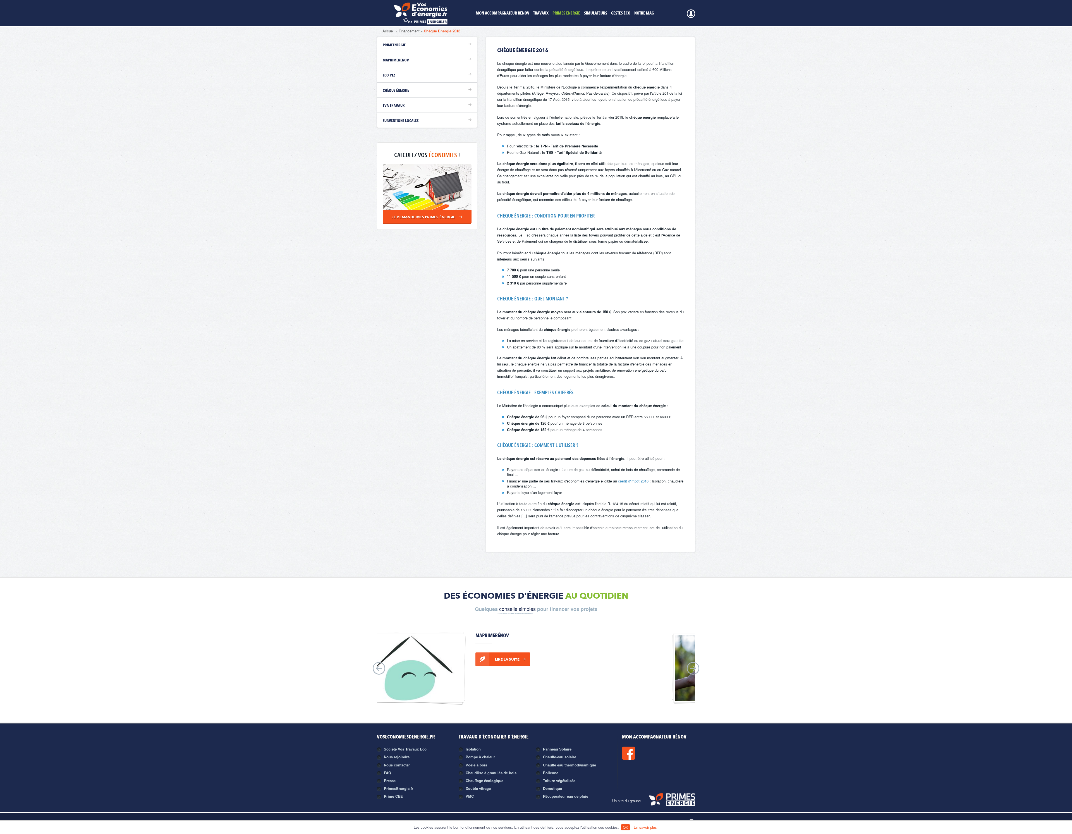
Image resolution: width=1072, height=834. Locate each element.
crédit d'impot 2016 (634, 481)
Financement (409, 31)
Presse (390, 780)
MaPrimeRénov (396, 60)
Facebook (647, 753)
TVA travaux (394, 106)
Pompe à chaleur (480, 756)
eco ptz (389, 75)
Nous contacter (397, 765)
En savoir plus (645, 827)
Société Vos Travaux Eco (405, 749)
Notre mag (644, 13)
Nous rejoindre (397, 756)
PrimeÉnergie (394, 45)
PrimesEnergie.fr (398, 788)
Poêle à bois (476, 765)
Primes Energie (566, 13)
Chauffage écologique (484, 780)
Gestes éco (620, 13)
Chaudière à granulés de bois (491, 772)
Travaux (541, 13)
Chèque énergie (396, 91)
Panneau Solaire (557, 749)
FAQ (387, 772)
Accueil (388, 31)
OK (625, 827)
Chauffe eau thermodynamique (569, 765)
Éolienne (550, 772)
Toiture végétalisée (559, 780)
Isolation (473, 749)
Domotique (552, 788)
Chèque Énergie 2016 (442, 31)
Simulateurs (595, 13)
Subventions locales (400, 121)
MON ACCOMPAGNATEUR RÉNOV (502, 13)
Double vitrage (478, 788)
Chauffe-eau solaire (559, 756)
